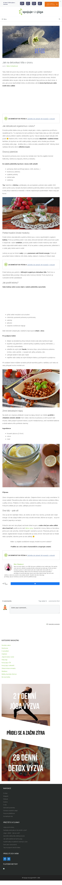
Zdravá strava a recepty (9, 668)
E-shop (5, 793)
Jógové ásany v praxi (8, 657)
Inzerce (5, 802)
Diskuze (5, 799)
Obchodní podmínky (9, 807)
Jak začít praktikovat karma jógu (12, 839)
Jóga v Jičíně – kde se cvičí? (11, 833)
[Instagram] (8, 859)
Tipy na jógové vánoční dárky (11, 847)
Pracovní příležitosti (9, 813)
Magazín (5, 796)
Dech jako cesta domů (10, 844)
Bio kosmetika (6, 677)
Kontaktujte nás (8, 816)
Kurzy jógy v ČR (6, 662)
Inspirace (4, 654)
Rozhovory (5, 648)
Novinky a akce (6, 645)
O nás (5, 805)
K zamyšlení (5, 651)
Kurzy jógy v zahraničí (8, 665)
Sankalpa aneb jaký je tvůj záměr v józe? (15, 830)
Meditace (4, 671)
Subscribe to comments (54, 624)
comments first (54, 601)
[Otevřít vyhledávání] (59, 19)
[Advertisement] (31, 100)
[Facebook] (4, 859)
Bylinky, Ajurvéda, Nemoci (9, 674)
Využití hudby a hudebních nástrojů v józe (15, 841)
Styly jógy (4, 659)
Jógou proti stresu (8, 827)
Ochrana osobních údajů (10, 810)
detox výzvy (29, 528)
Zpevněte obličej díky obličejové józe (14, 836)
